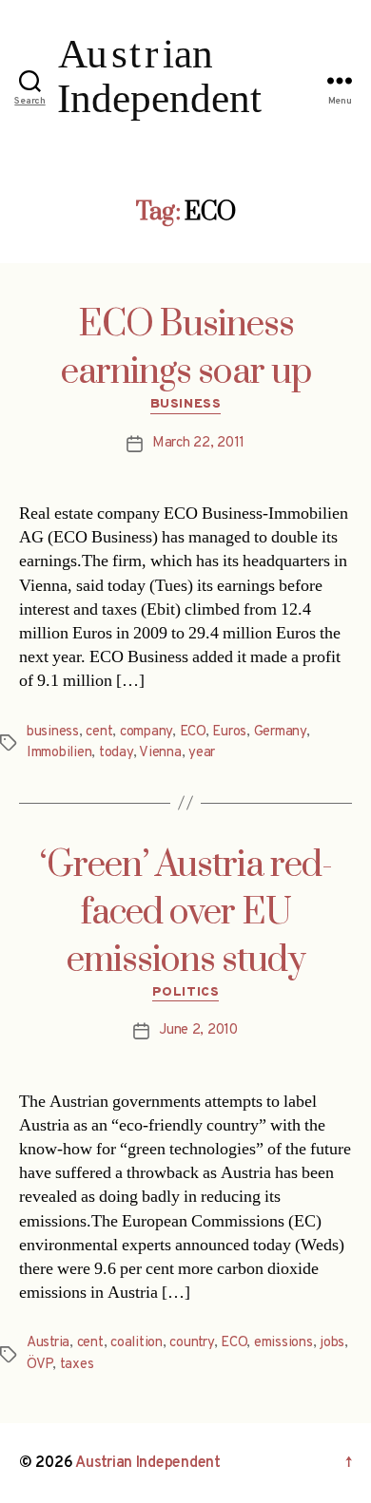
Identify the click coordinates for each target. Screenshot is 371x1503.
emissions (283, 1343)
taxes (77, 1365)
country (191, 1343)
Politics (185, 992)
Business (185, 404)
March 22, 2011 (198, 443)
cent (99, 732)
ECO (192, 732)
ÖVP (39, 1365)
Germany (280, 732)
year (201, 753)
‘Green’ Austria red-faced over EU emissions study (186, 913)
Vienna (160, 753)
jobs (332, 1343)
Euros (229, 732)
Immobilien (59, 753)
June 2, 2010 (198, 1030)
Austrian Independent (148, 1463)
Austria (48, 1343)
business (53, 732)
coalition (136, 1343)
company (146, 732)
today (116, 753)
